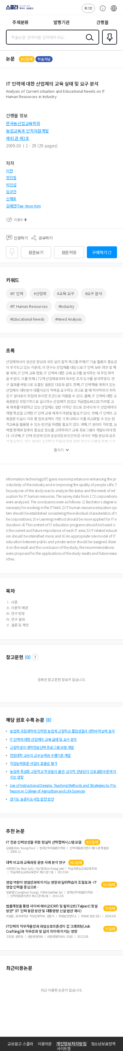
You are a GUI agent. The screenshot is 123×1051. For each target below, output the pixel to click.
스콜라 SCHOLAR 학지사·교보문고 (18, 9)
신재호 (11, 198)
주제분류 (20, 22)
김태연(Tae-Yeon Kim (23, 206)
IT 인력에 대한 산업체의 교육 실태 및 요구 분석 (43, 739)
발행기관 (61, 22)
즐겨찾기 (108, 44)
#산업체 (40, 293)
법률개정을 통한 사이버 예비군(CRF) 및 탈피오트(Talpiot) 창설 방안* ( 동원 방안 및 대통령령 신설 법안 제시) (52, 908)
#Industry (66, 306)
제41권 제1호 (17, 138)
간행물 (102, 22)
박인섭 (11, 184)
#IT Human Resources (29, 306)
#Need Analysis (68, 319)
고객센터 (101, 11)
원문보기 (36, 252)
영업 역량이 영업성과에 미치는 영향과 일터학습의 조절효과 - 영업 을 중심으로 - (51, 884)
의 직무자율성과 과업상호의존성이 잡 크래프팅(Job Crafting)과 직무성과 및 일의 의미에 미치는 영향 (48, 928)
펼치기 (59, 450)
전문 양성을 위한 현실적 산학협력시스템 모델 (44, 842)
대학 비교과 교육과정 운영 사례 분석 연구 (35, 862)
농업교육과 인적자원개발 (27, 131)
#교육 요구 (65, 293)
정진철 (11, 177)
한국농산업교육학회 (23, 123)
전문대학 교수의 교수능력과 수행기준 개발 (40, 755)
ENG (113, 11)
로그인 (88, 8)
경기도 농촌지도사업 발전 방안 (32, 798)
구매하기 (99, 252)
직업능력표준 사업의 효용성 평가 (33, 763)
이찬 (9, 171)
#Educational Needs (27, 319)
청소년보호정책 (103, 1044)
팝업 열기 (35, 657)
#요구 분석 (93, 293)
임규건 (11, 191)
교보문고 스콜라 (20, 1044)
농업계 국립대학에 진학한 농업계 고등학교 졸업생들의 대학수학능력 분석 (62, 730)
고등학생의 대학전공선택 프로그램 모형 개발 (42, 747)
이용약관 (45, 1044)
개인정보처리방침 (71, 1044)
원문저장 (69, 252)
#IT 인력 (16, 293)
